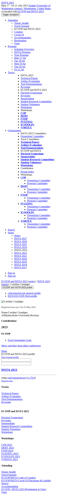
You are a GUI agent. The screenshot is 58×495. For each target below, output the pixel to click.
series (32, 281)
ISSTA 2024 (20, 247)
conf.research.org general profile (24, 293)
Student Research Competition (36, 101)
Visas (17, 43)
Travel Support (21, 26)
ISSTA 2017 (20, 267)
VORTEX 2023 (9, 459)
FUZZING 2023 (9, 453)
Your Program (21, 55)
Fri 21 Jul (19, 69)
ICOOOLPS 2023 (10, 456)
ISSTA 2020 (20, 258)
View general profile (10, 357)
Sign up (12, 275)
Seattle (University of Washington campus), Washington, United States (26, 7)
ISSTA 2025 (20, 244)
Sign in (11, 273)
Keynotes (25, 87)
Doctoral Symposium (31, 92)
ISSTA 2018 (20, 264)
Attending (13, 20)
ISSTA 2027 (20, 238)
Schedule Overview (24, 49)
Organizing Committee (32, 136)
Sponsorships (27, 98)
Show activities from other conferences (21, 345)
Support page (7, 381)
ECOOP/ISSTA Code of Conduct (18, 477)
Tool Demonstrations (31, 84)
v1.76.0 (31, 377)
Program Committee (37, 183)
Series (17, 235)
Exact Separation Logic (20, 340)
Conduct (18, 31)
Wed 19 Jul (20, 63)
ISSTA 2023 (43, 281)
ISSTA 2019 (20, 261)
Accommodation (22, 37)
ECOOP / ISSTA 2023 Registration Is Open (23, 489)
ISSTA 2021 (20, 256)
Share (4, 351)
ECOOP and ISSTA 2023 (31, 11)
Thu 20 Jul (19, 66)
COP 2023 (6, 444)
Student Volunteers (30, 104)
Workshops (26, 107)
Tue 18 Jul (19, 60)
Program (12, 46)
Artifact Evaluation (30, 81)
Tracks (11, 72)
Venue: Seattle (21, 23)
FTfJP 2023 (7, 450)
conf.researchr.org (16, 377)
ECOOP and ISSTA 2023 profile (17, 287)
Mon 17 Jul (20, 58)
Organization (14, 130)
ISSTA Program (22, 52)
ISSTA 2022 (20, 253)
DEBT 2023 (7, 447)
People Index (27, 171)
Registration (20, 40)
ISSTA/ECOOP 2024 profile (22, 296)
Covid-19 (19, 34)
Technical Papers (29, 78)
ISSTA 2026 (20, 241)
